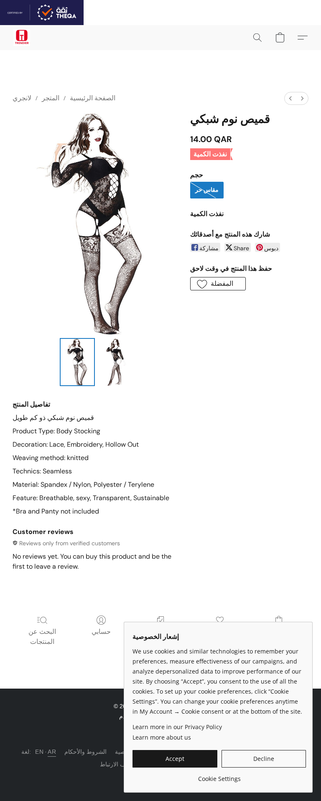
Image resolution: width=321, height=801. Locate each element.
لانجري (22, 98)
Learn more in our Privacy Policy (177, 727)
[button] (21, 37)
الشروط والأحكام (85, 751)
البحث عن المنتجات (42, 636)
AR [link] (52, 751)
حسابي (101, 631)
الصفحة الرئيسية (92, 98)
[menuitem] (290, 98)
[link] (219, 776)
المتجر (50, 98)
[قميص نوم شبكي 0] (77, 362)
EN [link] (39, 751)
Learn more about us (161, 737)
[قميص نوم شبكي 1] (115, 362)
